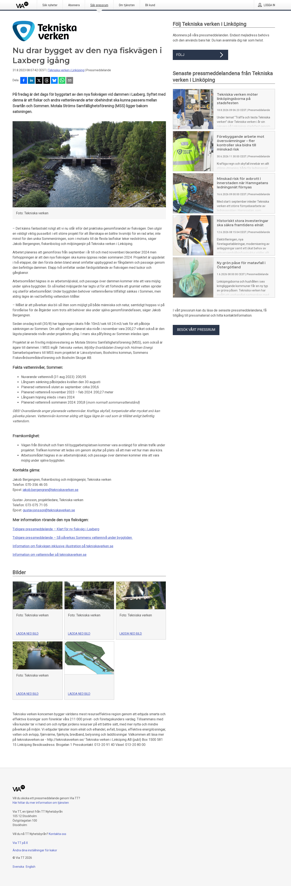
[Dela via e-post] (69, 81)
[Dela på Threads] (46, 81)
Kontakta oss (57, 834)
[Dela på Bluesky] (54, 81)
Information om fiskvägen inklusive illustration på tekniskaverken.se (63, 546)
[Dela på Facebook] (23, 81)
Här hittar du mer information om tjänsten (41, 802)
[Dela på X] (39, 81)
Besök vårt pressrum (196, 330)
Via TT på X (20, 843)
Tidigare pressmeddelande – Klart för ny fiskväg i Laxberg (56, 529)
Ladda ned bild (27, 633)
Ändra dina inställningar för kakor (35, 850)
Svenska (18, 866)
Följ (180, 55)
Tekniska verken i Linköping (66, 70)
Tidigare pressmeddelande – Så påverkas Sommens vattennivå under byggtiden (72, 538)
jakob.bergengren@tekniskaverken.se (50, 490)
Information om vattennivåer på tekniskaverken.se (49, 555)
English (30, 866)
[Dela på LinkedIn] (31, 81)
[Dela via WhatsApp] (62, 81)
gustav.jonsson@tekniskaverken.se (49, 510)
